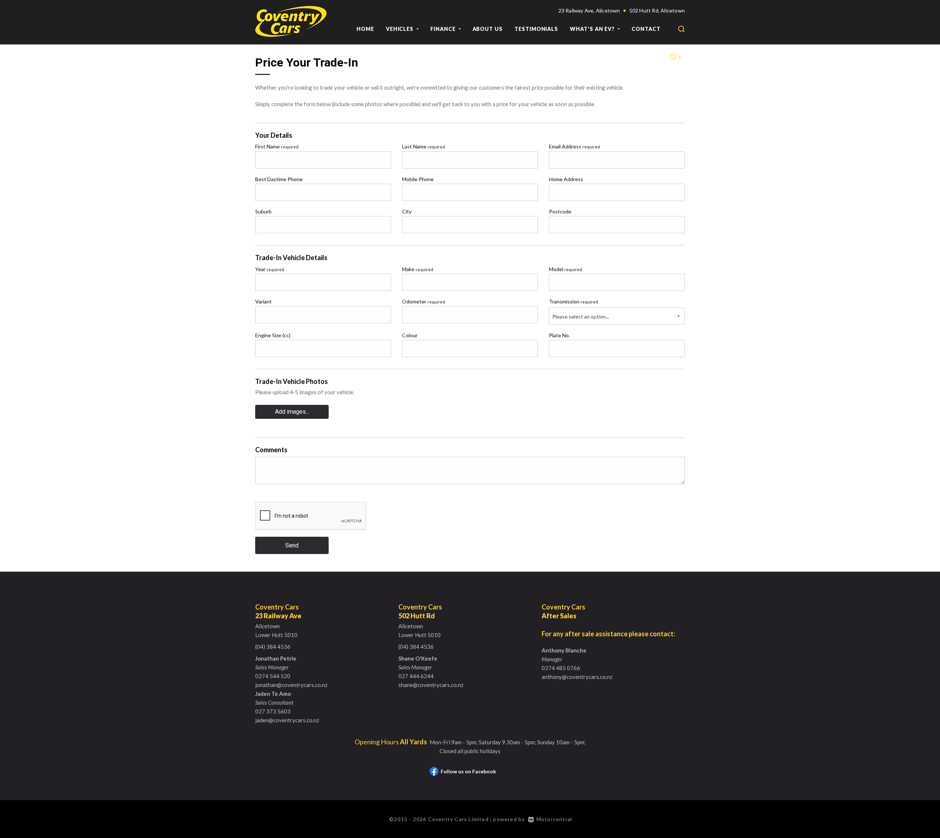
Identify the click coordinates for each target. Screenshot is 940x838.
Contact (646, 29)
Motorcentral (554, 819)
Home (365, 29)
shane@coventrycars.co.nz (430, 684)
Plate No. (559, 335)
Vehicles (400, 29)
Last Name (423, 146)
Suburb (263, 211)
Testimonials (536, 29)
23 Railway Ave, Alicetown (589, 10)
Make (417, 269)
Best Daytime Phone (279, 179)
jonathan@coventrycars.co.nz (291, 684)
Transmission (573, 301)
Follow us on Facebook (468, 771)
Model (565, 269)
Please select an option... (580, 316)
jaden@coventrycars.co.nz (287, 720)
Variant (263, 301)
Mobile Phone (418, 179)
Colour (409, 335)
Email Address (574, 146)
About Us (488, 29)
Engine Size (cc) (272, 335)
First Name (277, 146)
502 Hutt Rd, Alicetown (657, 10)
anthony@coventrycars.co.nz (577, 676)
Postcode (560, 211)
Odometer (423, 301)
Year (269, 269)
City (407, 211)
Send (292, 545)
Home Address (566, 179)
